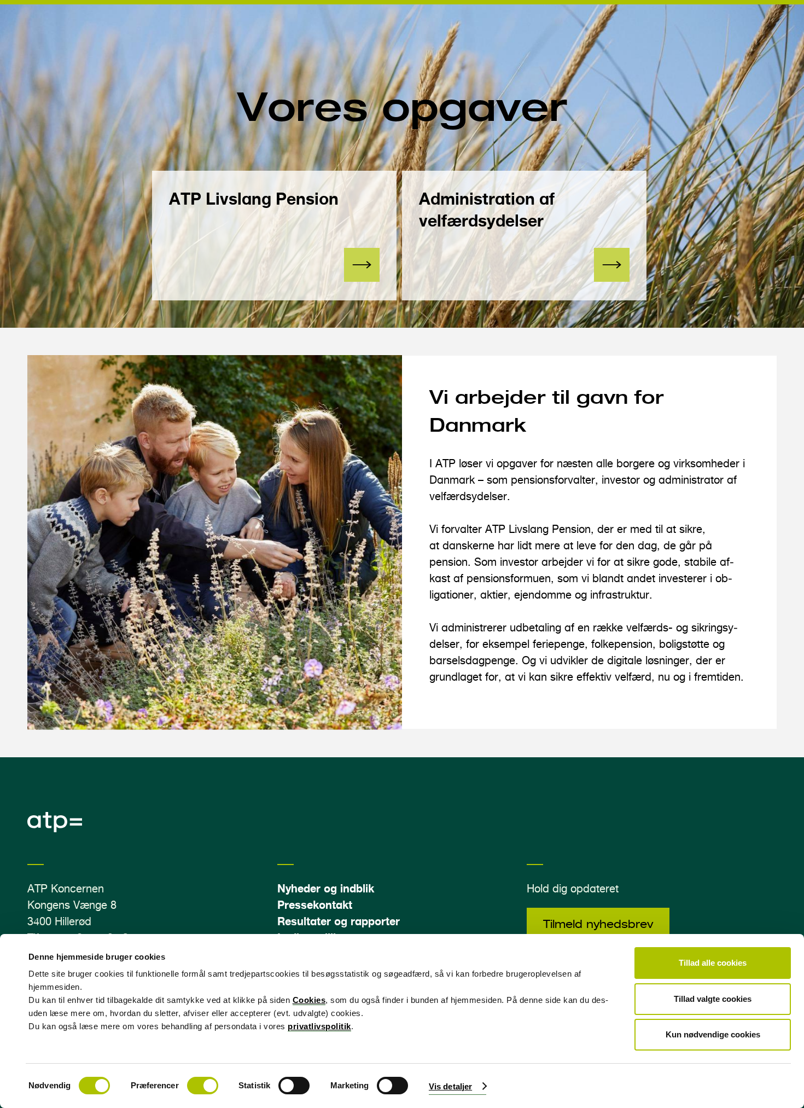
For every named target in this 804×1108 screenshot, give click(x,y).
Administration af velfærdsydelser (487, 209)
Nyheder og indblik (325, 888)
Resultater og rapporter (338, 921)
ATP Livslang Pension (254, 198)
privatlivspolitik (319, 1026)
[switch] (202, 1085)
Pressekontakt (314, 905)
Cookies (309, 1000)
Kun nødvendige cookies (713, 1034)
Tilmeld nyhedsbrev (598, 924)
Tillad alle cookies (713, 962)
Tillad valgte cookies (712, 998)
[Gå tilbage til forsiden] (54, 829)
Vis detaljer (450, 1086)
